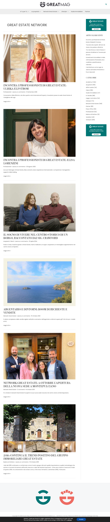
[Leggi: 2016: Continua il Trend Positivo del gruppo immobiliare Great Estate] (39, 428)
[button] (106, 4)
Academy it (89, 82)
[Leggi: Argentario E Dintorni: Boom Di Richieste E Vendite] (39, 282)
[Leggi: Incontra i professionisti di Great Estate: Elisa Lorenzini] (39, 133)
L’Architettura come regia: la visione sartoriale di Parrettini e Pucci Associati (95, 69)
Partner (87, 11)
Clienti (12, 241)
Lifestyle (64, 11)
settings (69, 520)
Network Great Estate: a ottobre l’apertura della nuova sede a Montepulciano (36, 384)
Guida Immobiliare (77, 11)
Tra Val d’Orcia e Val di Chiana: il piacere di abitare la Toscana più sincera (96, 52)
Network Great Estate (50, 11)
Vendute (88, 120)
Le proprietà (35, 11)
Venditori (88, 117)
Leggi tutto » (7, 101)
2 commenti (21, 389)
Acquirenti (6, 241)
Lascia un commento (18, 92)
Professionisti (7, 92)
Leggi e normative (91, 98)
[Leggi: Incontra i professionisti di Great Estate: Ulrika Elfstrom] (39, 58)
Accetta (81, 519)
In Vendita (89, 95)
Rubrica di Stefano (8, 462)
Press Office (89, 109)
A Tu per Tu (23, 11)
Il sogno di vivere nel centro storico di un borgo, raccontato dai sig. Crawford (35, 236)
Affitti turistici (90, 87)
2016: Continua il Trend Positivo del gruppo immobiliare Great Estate (35, 457)
